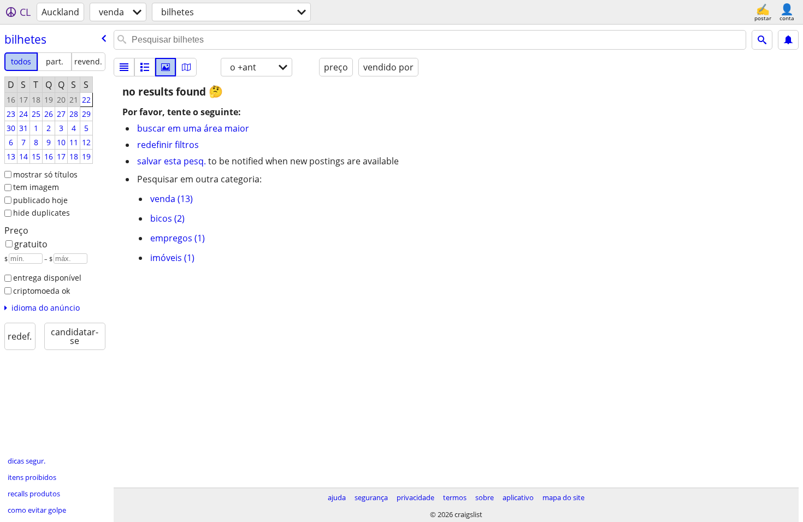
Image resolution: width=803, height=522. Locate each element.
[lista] (124, 67)
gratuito (31, 244)
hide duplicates (41, 212)
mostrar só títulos (45, 174)
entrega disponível (47, 277)
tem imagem (36, 187)
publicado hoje (40, 200)
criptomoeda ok (41, 291)
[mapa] (186, 67)
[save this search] (788, 40)
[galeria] (165, 67)
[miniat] (144, 67)
